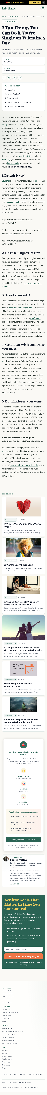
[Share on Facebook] (4, 78)
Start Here (6, 988)
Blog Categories (7, 1059)
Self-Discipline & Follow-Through (12, 1031)
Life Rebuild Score (7, 994)
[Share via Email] (19, 78)
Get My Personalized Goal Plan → (23, 840)
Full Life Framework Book (10, 1013)
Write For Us (6, 1062)
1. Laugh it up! (10, 90)
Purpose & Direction (8, 1034)
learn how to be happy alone (21, 307)
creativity (6, 159)
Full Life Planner (7, 1015)
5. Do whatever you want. (15, 106)
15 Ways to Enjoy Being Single (19, 564)
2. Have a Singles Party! (14, 94)
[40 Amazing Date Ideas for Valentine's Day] (23, 668)
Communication (13, 16)
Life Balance (6, 1000)
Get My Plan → (35, 2)
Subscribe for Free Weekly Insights (23, 956)
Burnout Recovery (7, 1028)
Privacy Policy (19, 1087)
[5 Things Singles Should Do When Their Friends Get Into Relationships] (23, 627)
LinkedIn (39, 1074)
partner (5, 451)
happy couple (13, 163)
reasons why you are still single (24, 465)
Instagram (13, 1074)
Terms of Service (7, 1087)
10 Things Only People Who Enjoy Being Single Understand (21, 603)
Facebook (5, 1074)
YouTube (32, 1074)
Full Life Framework (8, 997)
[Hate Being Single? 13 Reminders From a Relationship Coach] (23, 704)
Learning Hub (6, 1018)
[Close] (43, 2)
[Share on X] (14, 78)
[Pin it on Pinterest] (9, 78)
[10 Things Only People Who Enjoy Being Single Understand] (23, 585)
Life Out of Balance (8, 1037)
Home (4, 16)
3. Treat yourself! (12, 98)
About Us (5, 1050)
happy (4, 124)
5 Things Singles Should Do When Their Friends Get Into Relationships (23, 648)
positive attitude (26, 156)
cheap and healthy (13, 202)
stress (38, 180)
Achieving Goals (7, 1003)
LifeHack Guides (7, 991)
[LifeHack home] (9, 8)
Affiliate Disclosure (31, 1087)
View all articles (15, 884)
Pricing (4, 1021)
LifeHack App (6, 1010)
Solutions (6, 1025)
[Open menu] (42, 8)
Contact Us (5, 1053)
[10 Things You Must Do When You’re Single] (23, 506)
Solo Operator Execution (10, 1043)
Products (6, 1007)
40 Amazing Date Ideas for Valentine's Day (18, 685)
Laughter (6, 180)
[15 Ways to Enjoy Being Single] (23, 547)
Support (4, 1068)
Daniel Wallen (8, 62)
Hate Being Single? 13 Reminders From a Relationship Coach (21, 720)
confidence (35, 318)
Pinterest (22, 1074)
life (3, 361)
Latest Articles (7, 1056)
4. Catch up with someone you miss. (19, 102)
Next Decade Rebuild (8, 1040)
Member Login (6, 1065)
